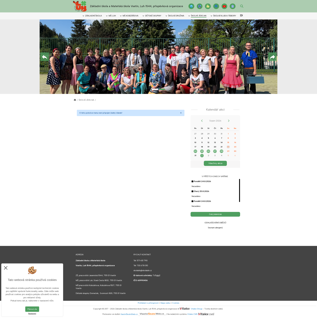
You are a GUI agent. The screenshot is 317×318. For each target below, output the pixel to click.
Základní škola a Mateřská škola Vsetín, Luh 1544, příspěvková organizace (136, 6)
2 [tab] (162, 89)
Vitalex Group (196, 309)
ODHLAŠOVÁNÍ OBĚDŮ (215, 222)
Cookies (175, 303)
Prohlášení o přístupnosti (148, 303)
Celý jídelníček (215, 214)
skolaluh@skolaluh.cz (142, 270)
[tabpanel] (158, 56)
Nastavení (32, 314)
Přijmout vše (32, 309)
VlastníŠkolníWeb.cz (129, 314)
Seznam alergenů (215, 227)
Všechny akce (215, 163)
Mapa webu (165, 303)
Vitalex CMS (192, 314)
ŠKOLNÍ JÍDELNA (86, 100)
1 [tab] (155, 89)
